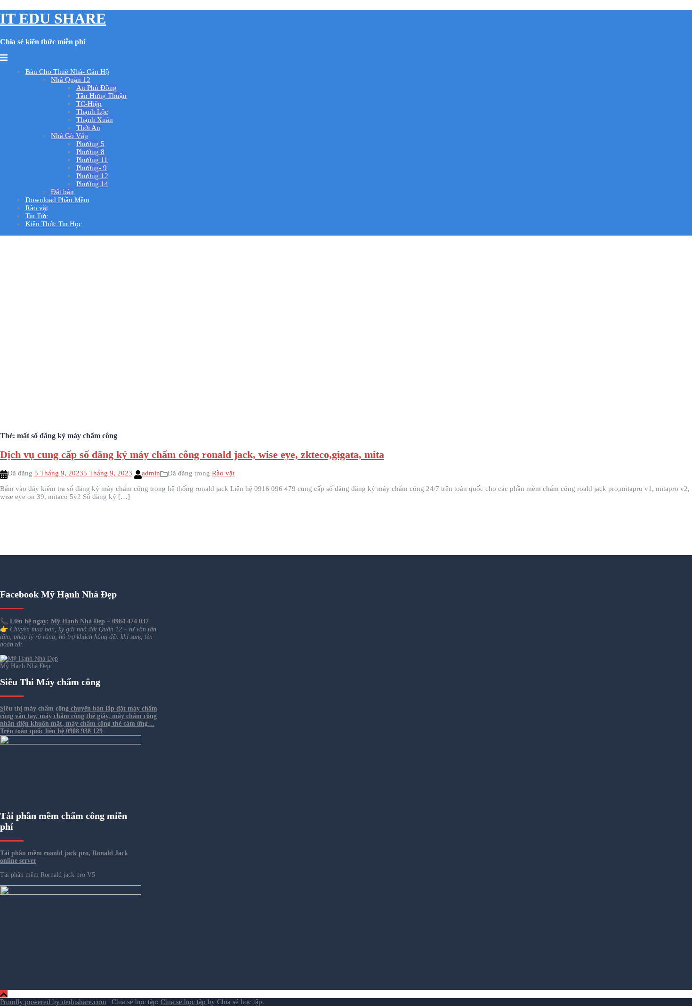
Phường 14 (92, 184)
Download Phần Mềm (57, 200)
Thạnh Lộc (92, 111)
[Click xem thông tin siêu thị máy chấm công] (70, 892)
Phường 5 (90, 143)
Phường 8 (90, 151)
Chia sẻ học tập (183, 1002)
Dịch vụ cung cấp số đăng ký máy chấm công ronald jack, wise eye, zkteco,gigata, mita (192, 454)
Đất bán (62, 192)
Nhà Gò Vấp (69, 135)
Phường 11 (92, 160)
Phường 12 (92, 176)
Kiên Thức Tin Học (53, 224)
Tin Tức (36, 216)
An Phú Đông (96, 87)
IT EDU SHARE (53, 18)
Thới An (88, 127)
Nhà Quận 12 (70, 79)
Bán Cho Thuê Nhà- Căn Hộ (67, 71)
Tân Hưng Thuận (101, 95)
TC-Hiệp (89, 103)
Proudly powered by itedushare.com (53, 1002)
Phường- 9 (91, 168)
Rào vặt (36, 208)
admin (151, 473)
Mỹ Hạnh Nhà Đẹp (78, 621)
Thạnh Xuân (94, 119)
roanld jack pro (66, 853)
